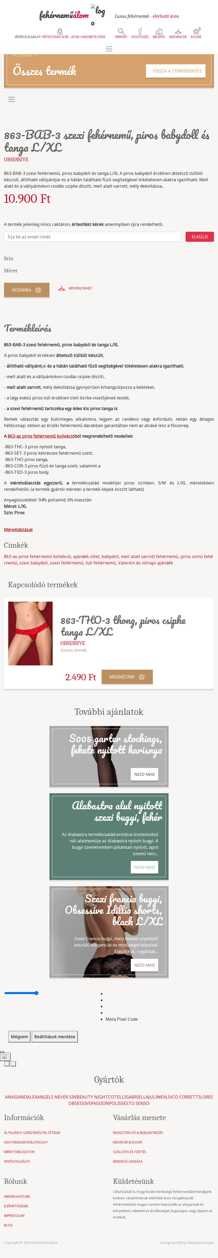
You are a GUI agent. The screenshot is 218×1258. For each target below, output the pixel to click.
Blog (8, 1225)
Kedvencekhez (80, 288)
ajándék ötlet (86, 556)
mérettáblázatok (19, 1152)
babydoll (110, 556)
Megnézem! (122, 677)
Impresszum (14, 1215)
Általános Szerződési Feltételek (32, 1132)
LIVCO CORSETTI (183, 1097)
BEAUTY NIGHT (92, 1097)
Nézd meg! (144, 774)
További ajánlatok (109, 711)
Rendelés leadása (127, 1161)
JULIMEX (157, 1097)
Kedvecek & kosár (127, 1142)
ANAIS (11, 1097)
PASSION (100, 1103)
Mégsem (19, 1037)
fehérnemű (64, 15)
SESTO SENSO (135, 1103)
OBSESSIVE (16, 160)
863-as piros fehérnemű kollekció (37, 556)
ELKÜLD (200, 237)
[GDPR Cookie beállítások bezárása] (2, 1052)
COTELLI (117, 1097)
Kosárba (21, 290)
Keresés (121, 37)
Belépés (159, 37)
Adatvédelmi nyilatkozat (26, 1142)
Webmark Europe (201, 1242)
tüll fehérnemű (101, 563)
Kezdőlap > (24, 55)
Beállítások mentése (54, 1037)
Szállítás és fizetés (129, 1152)
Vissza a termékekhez (175, 71)
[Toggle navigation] (109, 49)
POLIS (115, 1103)
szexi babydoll (33, 563)
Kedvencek (178, 37)
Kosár (196, 33)
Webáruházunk (17, 1196)
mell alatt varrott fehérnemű (149, 556)
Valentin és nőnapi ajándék (145, 563)
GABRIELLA (137, 1097)
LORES (206, 1097)
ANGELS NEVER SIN (57, 1097)
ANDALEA (27, 1097)
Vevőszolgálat (17, 1161)
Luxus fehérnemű (147, 16)
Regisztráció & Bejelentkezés (138, 1132)
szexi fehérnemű (66, 563)
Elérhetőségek (16, 1206)
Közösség (140, 37)
